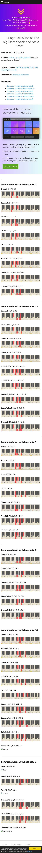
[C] (17, 67)
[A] (9, 70)
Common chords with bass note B (20, 99)
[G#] (5, 70)
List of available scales (20, 75)
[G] (2, 70)
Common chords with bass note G (20, 94)
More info (29, 851)
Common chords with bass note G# (20, 96)
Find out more (10, 166)
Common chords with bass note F (20, 91)
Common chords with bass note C (20, 86)
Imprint (5, 844)
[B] (16, 70)
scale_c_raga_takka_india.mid (20, 57)
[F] (33, 67)
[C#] (20, 67)
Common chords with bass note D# (20, 88)
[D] (23, 67)
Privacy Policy (16, 844)
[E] (30, 67)
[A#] (12, 70)
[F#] (36, 67)
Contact (28, 844)
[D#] (27, 67)
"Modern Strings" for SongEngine (25, 20)
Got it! (34, 848)
